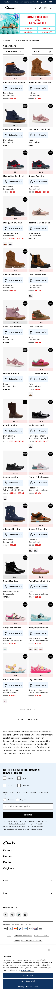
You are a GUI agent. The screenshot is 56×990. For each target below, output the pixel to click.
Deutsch (11, 800)
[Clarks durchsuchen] (34, 7)
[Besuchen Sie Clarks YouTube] (25, 914)
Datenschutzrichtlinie (17, 824)
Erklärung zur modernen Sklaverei (28, 941)
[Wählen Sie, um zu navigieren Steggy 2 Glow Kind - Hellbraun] (5, 244)
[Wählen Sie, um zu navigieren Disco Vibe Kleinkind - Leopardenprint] (31, 394)
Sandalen (28, 32)
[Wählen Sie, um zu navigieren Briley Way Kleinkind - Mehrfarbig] (31, 649)
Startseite (7, 40)
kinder (15, 40)
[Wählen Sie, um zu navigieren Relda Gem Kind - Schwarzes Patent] (5, 498)
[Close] (49, 950)
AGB (40, 824)
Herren (46, 28)
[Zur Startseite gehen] (10, 7)
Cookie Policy (27, 970)
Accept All (28, 975)
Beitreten (28, 815)
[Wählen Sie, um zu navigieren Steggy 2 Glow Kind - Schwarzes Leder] (31, 550)
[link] (25, 59)
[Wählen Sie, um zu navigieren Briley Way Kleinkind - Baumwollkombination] (36, 649)
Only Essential (28, 981)
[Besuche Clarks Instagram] (12, 914)
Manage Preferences (28, 987)
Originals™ (47, 32)
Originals (25, 785)
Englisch (23, 800)
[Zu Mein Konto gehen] (40, 7)
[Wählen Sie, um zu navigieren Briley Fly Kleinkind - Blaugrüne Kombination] (5, 649)
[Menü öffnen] (50, 7)
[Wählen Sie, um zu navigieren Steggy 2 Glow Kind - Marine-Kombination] (10, 244)
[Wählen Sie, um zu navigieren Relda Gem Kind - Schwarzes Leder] (31, 446)
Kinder (10, 785)
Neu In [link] (15, 125)
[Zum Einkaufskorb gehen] (45, 7)
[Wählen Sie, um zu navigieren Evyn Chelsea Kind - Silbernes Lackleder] (31, 296)
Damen (28, 28)
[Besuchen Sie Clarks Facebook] (5, 914)
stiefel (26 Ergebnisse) (29, 40)
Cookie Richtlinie (41, 936)
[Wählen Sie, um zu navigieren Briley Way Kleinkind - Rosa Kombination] (41, 649)
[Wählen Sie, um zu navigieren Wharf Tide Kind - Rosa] (5, 701)
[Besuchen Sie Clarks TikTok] (18, 914)
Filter (37, 51)
